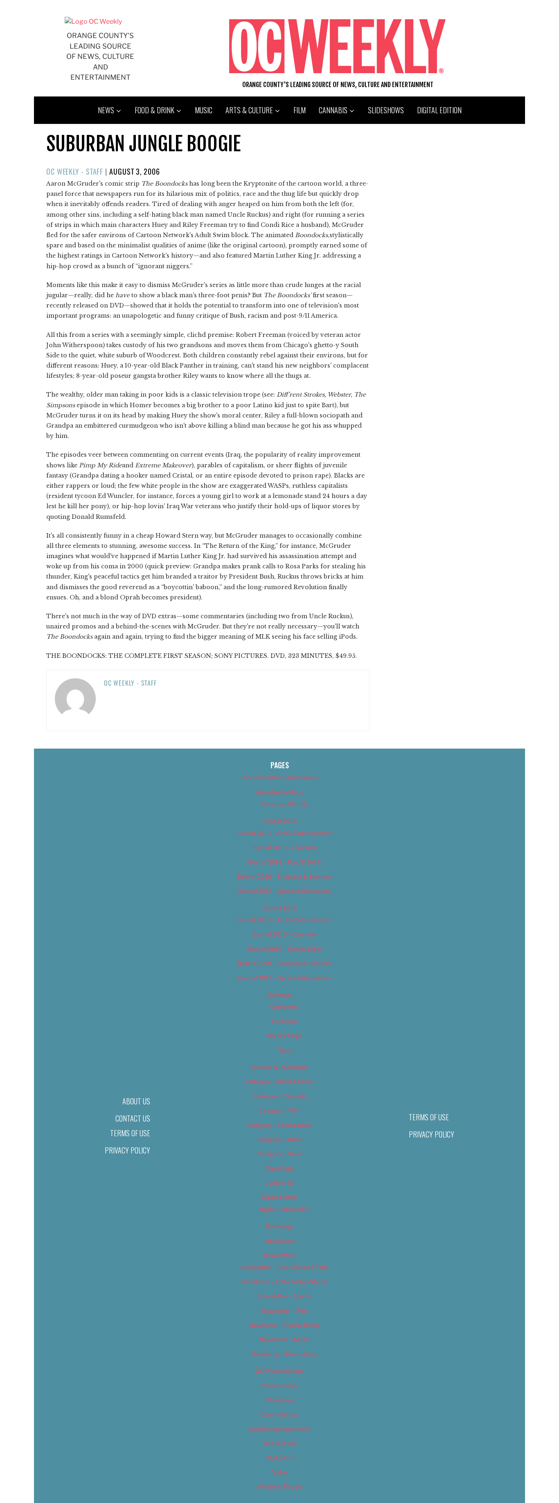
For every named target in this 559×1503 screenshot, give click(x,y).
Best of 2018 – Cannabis (284, 847)
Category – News (279, 1153)
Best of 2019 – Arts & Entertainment (284, 919)
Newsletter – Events (284, 1295)
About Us (136, 1101)
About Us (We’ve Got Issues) (280, 777)
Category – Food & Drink (279, 1125)
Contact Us (132, 1118)
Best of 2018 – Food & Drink (284, 862)
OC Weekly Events (279, 1370)
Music (203, 110)
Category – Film (279, 1110)
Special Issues (279, 1414)
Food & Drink (154, 110)
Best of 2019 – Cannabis (284, 934)
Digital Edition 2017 (284, 1209)
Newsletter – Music (284, 1339)
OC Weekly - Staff (74, 171)
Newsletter (279, 1240)
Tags (284, 1050)
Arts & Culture (249, 110)
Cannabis (333, 110)
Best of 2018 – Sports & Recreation (284, 890)
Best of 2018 (280, 820)
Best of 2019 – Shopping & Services (284, 963)
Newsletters (279, 1255)
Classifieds (279, 1168)
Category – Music (279, 1139)
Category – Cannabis (279, 1095)
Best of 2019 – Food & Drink (284, 948)
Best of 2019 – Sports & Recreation (284, 977)
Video (279, 1472)
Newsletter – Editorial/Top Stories (284, 1281)
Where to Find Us (279, 1486)
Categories (284, 1006)
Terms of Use (130, 1133)
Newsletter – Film (284, 1310)
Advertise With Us (279, 792)
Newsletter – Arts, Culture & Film (284, 1266)
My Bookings (285, 1035)
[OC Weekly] (93, 21)
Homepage (279, 1226)
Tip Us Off (279, 1457)
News (106, 110)
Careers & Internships (279, 1066)
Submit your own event (280, 1428)
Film (299, 110)
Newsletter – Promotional (284, 1353)
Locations (285, 1021)
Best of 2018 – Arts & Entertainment (284, 833)
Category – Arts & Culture (279, 1081)
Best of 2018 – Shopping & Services (284, 876)
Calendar (279, 994)
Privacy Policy (127, 1150)
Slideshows (386, 110)
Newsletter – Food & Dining (284, 1324)
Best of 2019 (280, 907)
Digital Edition (439, 110)
